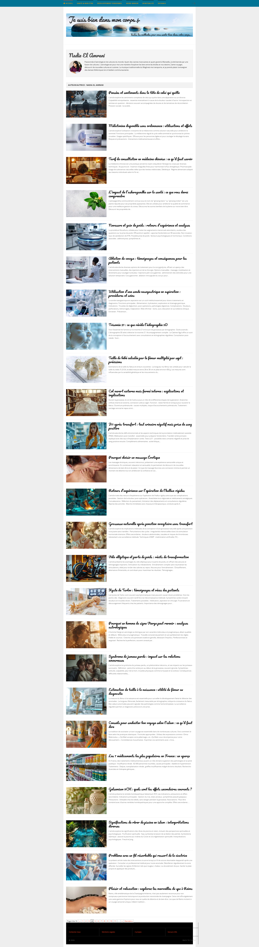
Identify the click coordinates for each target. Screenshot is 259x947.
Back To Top (188, 940)
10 (111, 921)
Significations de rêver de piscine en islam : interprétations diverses (149, 824)
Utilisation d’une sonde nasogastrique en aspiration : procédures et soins (144, 293)
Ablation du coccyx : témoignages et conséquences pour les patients (148, 260)
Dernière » (129, 921)
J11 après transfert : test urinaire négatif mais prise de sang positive (150, 426)
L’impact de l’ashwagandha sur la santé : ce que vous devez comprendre (148, 194)
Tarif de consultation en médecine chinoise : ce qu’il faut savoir (150, 159)
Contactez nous (75, 932)
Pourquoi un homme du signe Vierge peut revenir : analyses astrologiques (148, 625)
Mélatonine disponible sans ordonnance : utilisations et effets (150, 125)
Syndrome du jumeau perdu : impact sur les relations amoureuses (144, 658)
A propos (138, 932)
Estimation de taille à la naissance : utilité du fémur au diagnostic (146, 691)
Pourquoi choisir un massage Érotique (134, 457)
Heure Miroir (132, 3)
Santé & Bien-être (85, 3)
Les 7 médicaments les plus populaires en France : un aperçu (149, 756)
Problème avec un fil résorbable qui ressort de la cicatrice (148, 855)
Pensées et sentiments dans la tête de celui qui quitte (144, 92)
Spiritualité (148, 3)
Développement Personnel (109, 3)
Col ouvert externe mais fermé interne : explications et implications (146, 393)
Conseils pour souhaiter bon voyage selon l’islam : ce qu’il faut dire (150, 724)
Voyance (162, 3)
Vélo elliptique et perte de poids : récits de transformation (149, 557)
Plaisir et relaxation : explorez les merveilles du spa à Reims (150, 888)
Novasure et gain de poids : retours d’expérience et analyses (149, 225)
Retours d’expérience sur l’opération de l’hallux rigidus (147, 490)
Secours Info (172, 932)
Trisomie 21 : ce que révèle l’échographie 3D (138, 324)
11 (115, 921)
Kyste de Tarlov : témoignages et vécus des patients (144, 590)
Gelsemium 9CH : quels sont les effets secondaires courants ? (150, 789)
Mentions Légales (108, 932)
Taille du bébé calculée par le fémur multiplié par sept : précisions (146, 360)
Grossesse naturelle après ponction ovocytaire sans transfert (150, 523)
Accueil (69, 3)
